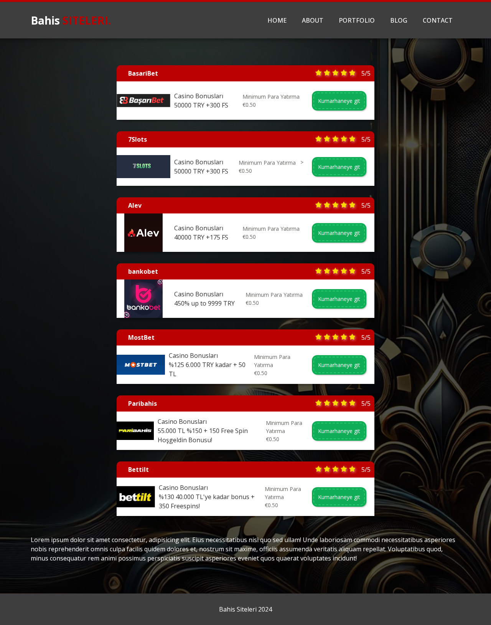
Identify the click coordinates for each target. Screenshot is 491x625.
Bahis (71, 20)
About (312, 20)
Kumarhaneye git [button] (339, 100)
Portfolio (357, 20)
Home (277, 20)
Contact (438, 20)
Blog (398, 20)
